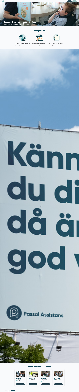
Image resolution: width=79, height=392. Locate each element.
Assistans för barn (20, 384)
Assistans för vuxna (45, 384)
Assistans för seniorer (58, 384)
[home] (5, 1)
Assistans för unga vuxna (33, 384)
